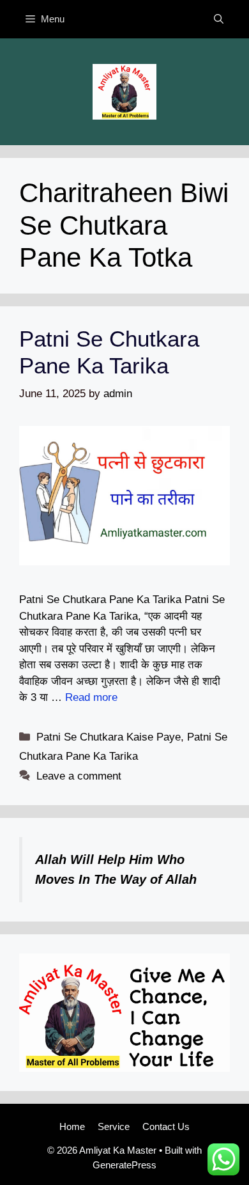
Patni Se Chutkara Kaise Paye (108, 737)
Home (72, 1126)
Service (114, 1126)
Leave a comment (78, 776)
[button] (218, 19)
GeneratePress (124, 1164)
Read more (91, 697)
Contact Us (166, 1126)
